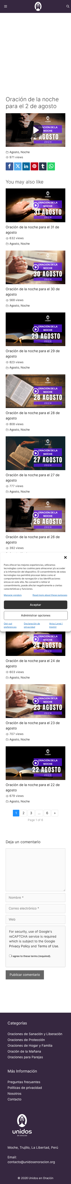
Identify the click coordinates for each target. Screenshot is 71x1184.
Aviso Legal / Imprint (56, 625)
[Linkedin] (26, 166)
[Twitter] (18, 166)
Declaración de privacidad (32, 625)
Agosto (14, 152)
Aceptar (35, 605)
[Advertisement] (35, 50)
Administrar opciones (35, 615)
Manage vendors (13, 594)
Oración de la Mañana (24, 1051)
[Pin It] (34, 166)
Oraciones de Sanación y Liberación (35, 1034)
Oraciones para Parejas (25, 1057)
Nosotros (14, 1093)
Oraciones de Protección (26, 1040)
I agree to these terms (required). (31, 956)
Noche (25, 152)
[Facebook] (9, 166)
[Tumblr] (43, 166)
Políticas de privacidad (25, 1088)
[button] (65, 557)
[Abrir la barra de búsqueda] (68, 6)
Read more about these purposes (50, 594)
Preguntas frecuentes (24, 1082)
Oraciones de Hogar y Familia (30, 1045)
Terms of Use (48, 946)
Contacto (14, 1099)
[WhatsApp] (51, 166)
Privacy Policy (19, 946)
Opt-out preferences (10, 625)
